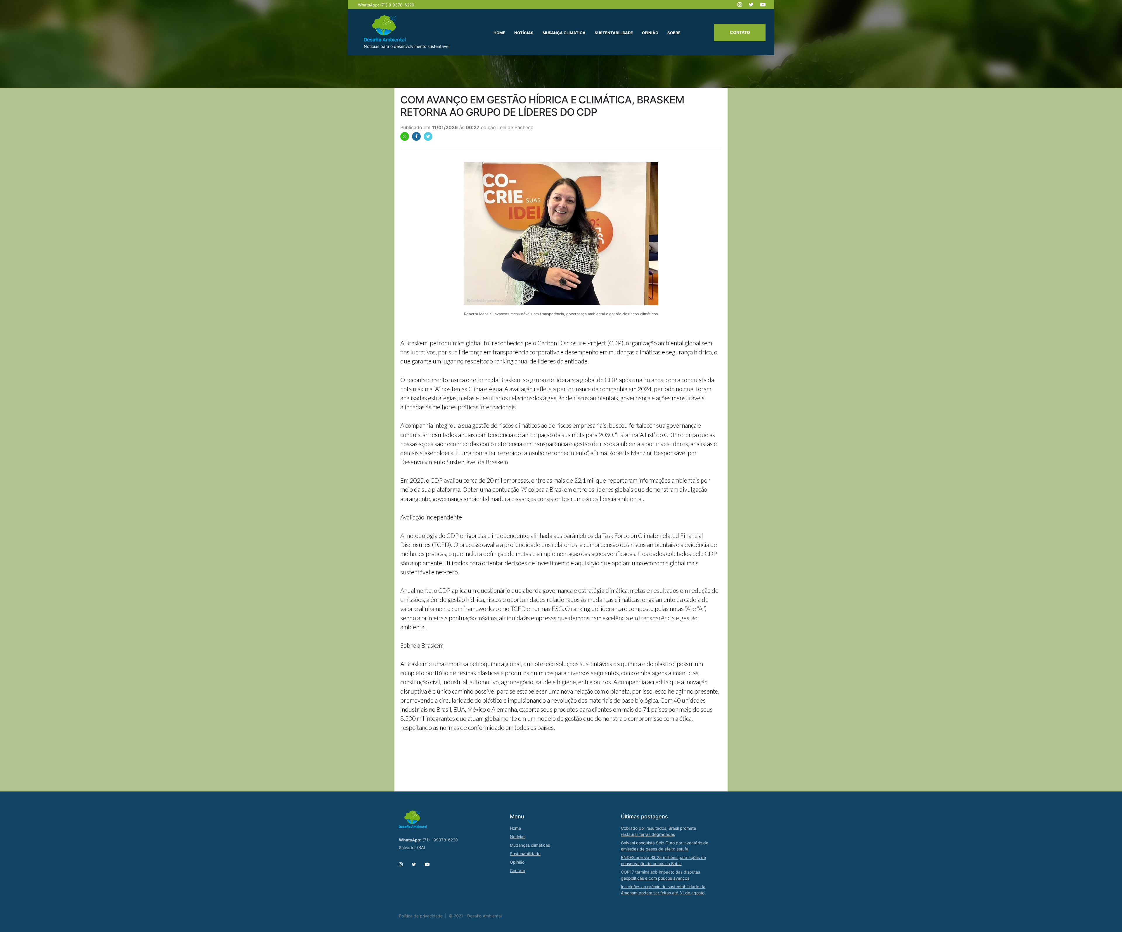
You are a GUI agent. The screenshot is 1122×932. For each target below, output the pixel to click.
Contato (740, 32)
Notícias (517, 836)
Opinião (517, 862)
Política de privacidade (421, 915)
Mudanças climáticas (530, 845)
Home (515, 828)
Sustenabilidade (525, 853)
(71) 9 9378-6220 (397, 4)
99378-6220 (445, 839)
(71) (426, 839)
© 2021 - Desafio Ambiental (475, 915)
